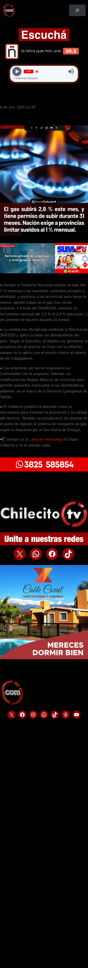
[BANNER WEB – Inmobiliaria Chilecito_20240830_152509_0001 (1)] (44, 470)
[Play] (17, 71)
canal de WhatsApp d (47, 439)
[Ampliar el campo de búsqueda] (77, 10)
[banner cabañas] (44, 658)
